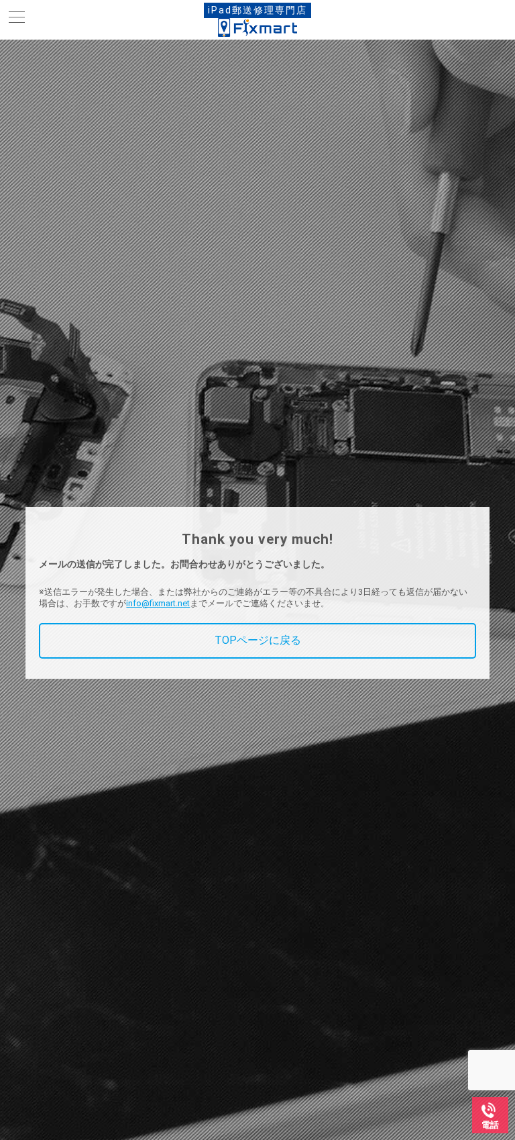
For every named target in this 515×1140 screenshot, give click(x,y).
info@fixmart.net (158, 603)
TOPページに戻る (258, 640)
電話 (490, 1125)
